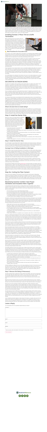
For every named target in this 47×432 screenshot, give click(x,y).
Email (6, 322)
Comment (7, 307)
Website (6, 326)
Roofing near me (23, 163)
